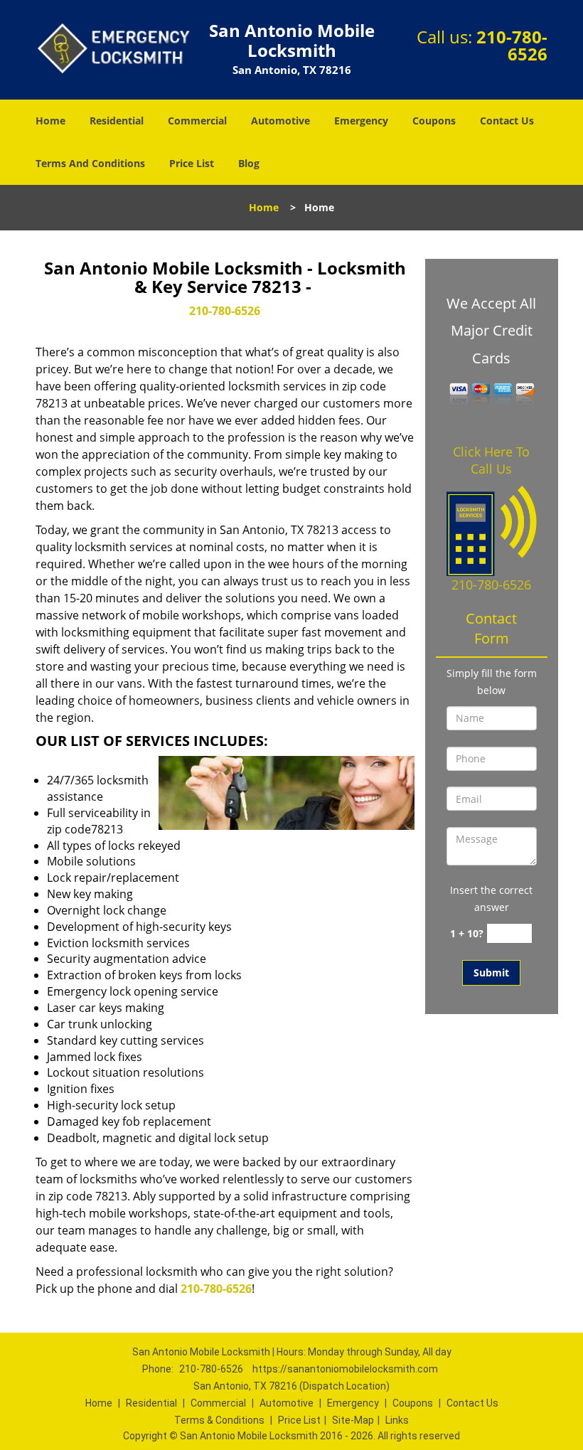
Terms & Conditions (219, 1420)
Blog (249, 163)
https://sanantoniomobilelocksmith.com (345, 1369)
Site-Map (353, 1420)
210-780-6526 (511, 45)
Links (397, 1420)
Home (50, 120)
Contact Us (507, 120)
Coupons (434, 120)
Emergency (361, 120)
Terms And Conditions (90, 163)
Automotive (280, 120)
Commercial (197, 120)
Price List (191, 163)
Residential (117, 120)
